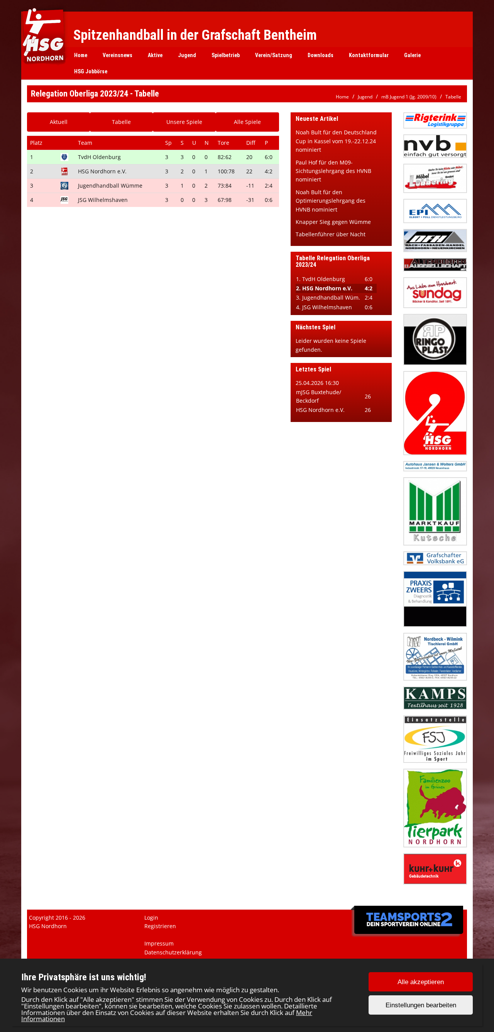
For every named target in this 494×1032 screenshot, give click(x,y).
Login (151, 917)
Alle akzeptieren (421, 982)
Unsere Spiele (184, 121)
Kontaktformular (369, 55)
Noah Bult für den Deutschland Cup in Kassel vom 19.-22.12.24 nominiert (336, 141)
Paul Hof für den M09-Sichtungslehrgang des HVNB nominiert (333, 171)
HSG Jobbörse (90, 71)
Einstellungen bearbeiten (421, 1005)
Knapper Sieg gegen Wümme (333, 221)
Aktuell (59, 121)
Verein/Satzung (273, 55)
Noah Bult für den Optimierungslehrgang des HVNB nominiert (330, 200)
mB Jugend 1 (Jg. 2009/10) (408, 96)
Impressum (159, 943)
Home (80, 55)
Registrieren (160, 926)
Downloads (320, 55)
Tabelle (453, 96)
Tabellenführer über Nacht (330, 234)
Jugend (187, 55)
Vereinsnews (117, 55)
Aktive (155, 55)
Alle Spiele (247, 121)
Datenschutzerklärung (173, 952)
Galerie (412, 55)
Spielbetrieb (225, 55)
